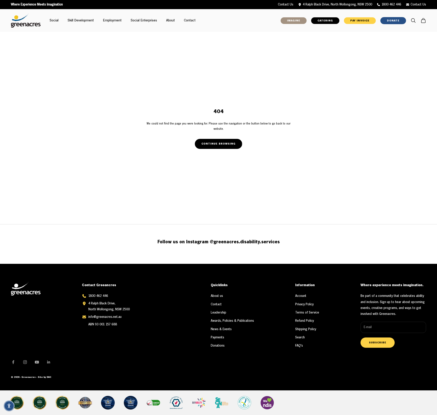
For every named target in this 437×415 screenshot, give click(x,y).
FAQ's (299, 345)
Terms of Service (307, 312)
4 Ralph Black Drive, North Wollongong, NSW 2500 (337, 4)
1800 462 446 (391, 4)
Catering (325, 20)
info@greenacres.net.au (105, 317)
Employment (112, 20)
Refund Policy (304, 320)
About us (217, 296)
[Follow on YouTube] (37, 362)
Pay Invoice (359, 20)
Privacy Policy (304, 304)
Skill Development (81, 20)
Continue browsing (218, 144)
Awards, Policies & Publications (232, 320)
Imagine (293, 20)
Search (300, 337)
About (170, 20)
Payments (217, 337)
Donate (393, 20)
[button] (9, 405)
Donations (218, 345)
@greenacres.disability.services (245, 242)
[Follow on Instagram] (25, 362)
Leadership (218, 312)
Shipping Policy (305, 329)
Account (300, 296)
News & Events (221, 329)
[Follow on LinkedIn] (48, 362)
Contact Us (418, 4)
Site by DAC (44, 377)
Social (54, 20)
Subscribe (377, 342)
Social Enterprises (144, 20)
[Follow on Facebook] (13, 362)
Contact (190, 20)
